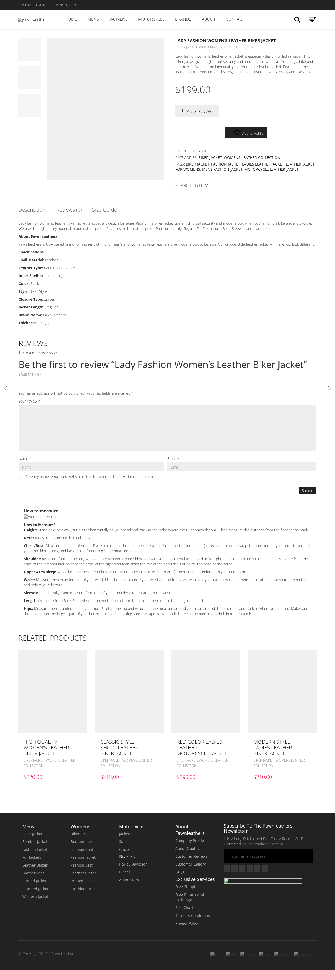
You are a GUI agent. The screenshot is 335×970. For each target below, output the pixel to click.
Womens (118, 19)
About (208, 19)
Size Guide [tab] (104, 209)
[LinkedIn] (257, 868)
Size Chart (184, 907)
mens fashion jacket (222, 169)
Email (173, 458)
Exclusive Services (195, 879)
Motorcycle (151, 19)
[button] (82, 742)
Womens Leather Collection (226, 47)
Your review (30, 401)
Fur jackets (31, 857)
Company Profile (189, 840)
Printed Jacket (34, 880)
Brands (183, 19)
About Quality (187, 848)
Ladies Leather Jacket (263, 164)
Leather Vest (33, 872)
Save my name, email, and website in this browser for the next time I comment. (90, 476)
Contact (235, 19)
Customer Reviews (191, 856)
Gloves (125, 849)
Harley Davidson (133, 864)
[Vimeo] (242, 868)
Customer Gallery (190, 864)
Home (71, 19)
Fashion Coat (82, 849)
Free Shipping (187, 886)
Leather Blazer (35, 865)
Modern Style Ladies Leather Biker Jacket (272, 747)
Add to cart (200, 111)
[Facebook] (227, 868)
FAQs (179, 871)
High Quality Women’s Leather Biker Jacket (46, 747)
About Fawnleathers (190, 829)
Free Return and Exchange (189, 897)
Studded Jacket (35, 888)
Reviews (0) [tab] (69, 209)
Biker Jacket (186, 47)
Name (25, 458)
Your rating (30, 374)
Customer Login (32, 5)
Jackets (125, 833)
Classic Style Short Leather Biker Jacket (119, 747)
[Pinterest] (250, 868)
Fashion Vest (82, 865)
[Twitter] (234, 868)
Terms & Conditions (192, 915)
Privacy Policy (187, 923)
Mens (93, 19)
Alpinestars (129, 879)
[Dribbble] (265, 868)
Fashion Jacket (225, 164)
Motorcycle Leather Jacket (271, 169)
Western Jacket (35, 896)
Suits (123, 841)
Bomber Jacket (34, 841)
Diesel (124, 871)
